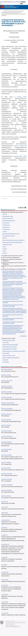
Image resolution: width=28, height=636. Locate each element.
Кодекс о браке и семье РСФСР (10, 357)
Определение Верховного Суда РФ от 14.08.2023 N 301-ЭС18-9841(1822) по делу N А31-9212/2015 (14, 14)
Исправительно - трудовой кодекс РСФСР (13, 351)
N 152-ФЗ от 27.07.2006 (6, 473)
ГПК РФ (4, 231)
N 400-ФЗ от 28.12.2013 (6, 369)
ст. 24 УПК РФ (4, 585)
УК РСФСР (5, 359)
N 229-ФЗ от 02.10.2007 (6, 484)
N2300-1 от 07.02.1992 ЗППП (7, 402)
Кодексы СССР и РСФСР (8, 338)
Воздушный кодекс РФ (8, 220)
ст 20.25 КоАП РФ (5, 520)
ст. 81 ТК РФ (4, 527)
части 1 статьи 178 (20, 145)
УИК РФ (4, 248)
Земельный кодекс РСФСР (9, 349)
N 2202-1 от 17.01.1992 (6, 462)
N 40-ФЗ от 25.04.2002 (6, 380)
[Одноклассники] (24, 207)
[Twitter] (22, 207)
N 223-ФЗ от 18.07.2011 (6, 455)
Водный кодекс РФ (7, 218)
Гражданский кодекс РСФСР (10, 344)
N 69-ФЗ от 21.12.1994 (6, 375)
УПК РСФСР (5, 362)
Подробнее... (23, 336)
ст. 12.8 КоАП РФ (5, 544)
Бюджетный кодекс (7, 216)
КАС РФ (4, 238)
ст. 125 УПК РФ (4, 579)
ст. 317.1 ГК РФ (4, 507)
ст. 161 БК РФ (4, 557)
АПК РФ (4, 214)
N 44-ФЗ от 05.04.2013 (6, 479)
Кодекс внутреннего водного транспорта (13, 240)
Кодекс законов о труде (8, 355)
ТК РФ (4, 246)
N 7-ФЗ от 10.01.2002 (6, 419)
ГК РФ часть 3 (6, 227)
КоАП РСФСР (5, 353)
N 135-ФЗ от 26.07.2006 (6, 436)
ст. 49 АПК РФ (4, 602)
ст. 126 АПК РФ (4, 594)
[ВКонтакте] (20, 207)
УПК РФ (4, 253)
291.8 (24, 156)
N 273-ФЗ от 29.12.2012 (6, 386)
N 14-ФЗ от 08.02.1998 (6, 449)
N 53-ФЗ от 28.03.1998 (6, 490)
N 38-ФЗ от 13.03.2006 (6, 414)
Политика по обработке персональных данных (13, 626)
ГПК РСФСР (5, 342)
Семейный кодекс (7, 244)
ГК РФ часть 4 (6, 229)
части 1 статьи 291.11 (17, 96)
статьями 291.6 (17, 156)
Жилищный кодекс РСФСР (9, 346)
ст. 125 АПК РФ (4, 613)
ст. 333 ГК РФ (4, 501)
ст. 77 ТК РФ (4, 564)
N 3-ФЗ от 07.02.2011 (6, 425)
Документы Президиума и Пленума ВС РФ (13, 269)
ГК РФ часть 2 (6, 225)
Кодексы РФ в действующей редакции (12, 212)
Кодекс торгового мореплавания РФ (12, 242)
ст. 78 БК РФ (4, 535)
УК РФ (4, 251)
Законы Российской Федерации (11, 257)
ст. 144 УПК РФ (4, 572)
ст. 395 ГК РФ (4, 512)
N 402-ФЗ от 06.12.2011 (6, 430)
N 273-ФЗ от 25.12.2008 (6, 408)
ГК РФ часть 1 (6, 222)
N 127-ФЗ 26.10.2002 (5, 468)
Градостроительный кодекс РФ (10, 233)
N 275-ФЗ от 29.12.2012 (6, 397)
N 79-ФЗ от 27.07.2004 (6, 391)
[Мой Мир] (25, 207)
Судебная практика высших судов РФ (12, 255)
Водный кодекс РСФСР (8, 340)
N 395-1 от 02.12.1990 (6, 495)
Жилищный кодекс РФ (8, 235)
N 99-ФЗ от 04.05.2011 (6, 442)
